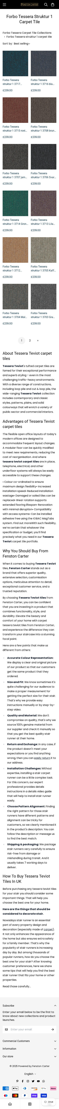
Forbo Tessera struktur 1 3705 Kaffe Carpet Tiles (43, 269)
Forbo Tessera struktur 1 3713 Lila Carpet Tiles (42, 222)
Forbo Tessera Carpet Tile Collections (27, 33)
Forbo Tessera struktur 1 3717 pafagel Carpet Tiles (14, 82)
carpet (48, 929)
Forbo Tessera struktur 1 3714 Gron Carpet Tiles (14, 222)
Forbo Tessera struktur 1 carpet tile (29, 37)
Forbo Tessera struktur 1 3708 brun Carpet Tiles (42, 129)
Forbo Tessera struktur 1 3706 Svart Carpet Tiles (43, 175)
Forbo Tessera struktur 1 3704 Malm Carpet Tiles (15, 315)
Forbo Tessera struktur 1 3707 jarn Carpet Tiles (14, 175)
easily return (42, 758)
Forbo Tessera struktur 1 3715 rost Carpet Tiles (14, 129)
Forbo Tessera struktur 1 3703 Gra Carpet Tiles (42, 315)
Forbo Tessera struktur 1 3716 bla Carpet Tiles (42, 82)
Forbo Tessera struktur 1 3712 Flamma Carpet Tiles (15, 269)
